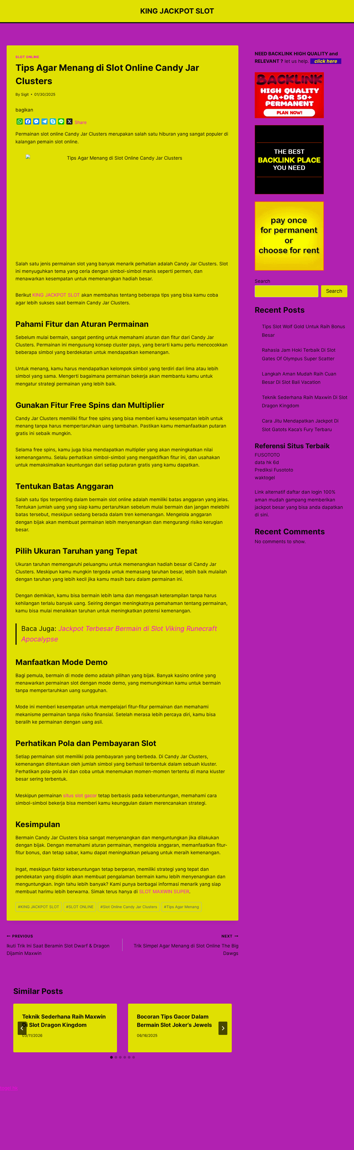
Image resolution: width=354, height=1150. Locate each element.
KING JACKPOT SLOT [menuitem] (56, 295)
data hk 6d (267, 462)
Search (262, 281)
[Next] (222, 1028)
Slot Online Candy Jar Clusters (128, 907)
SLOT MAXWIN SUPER (164, 891)
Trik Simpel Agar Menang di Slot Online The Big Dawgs (186, 945)
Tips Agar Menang (181, 907)
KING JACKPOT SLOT (38, 907)
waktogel (265, 477)
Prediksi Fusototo (274, 470)
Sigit (25, 94)
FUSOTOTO (267, 455)
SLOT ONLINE (27, 57)
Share (81, 122)
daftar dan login (304, 492)
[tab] (111, 1057)
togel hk (9, 1088)
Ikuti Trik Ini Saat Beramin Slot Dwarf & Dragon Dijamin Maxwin (58, 945)
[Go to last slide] (22, 1028)
